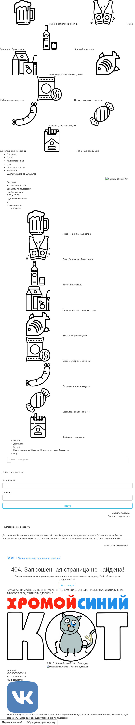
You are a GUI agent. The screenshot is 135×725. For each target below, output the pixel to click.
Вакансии (12, 170)
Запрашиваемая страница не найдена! (39, 558)
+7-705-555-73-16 (16, 185)
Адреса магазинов (17, 198)
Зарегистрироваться (119, 516)
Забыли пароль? (121, 513)
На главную (67, 585)
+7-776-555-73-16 (16, 676)
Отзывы (35, 450)
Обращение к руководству (41, 722)
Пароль (6, 492)
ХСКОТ (10, 558)
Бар (9, 164)
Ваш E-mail (8, 480)
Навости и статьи (16, 167)
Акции (16, 440)
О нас (10, 157)
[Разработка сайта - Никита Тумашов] (67, 666)
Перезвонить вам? (12, 722)
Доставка (11, 154)
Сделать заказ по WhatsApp (22, 173)
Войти (67, 505)
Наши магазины (15, 160)
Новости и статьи (49, 450)
